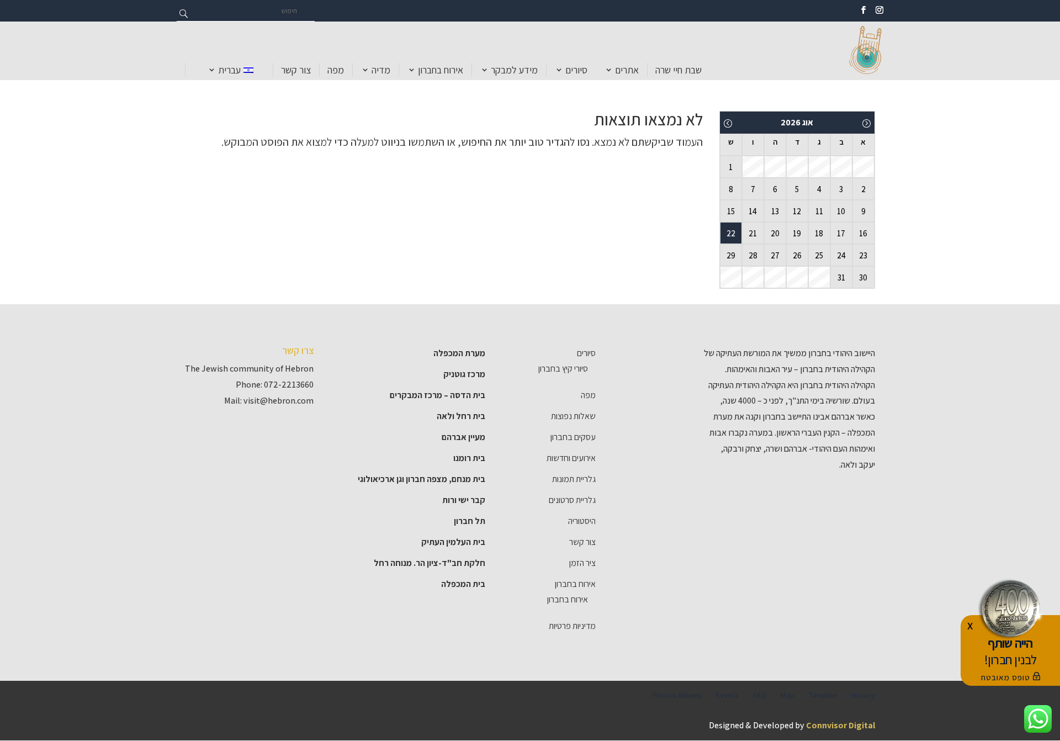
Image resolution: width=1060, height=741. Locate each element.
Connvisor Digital (840, 725)
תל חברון (469, 521)
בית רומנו (469, 458)
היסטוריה (582, 521)
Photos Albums (677, 695)
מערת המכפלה (459, 353)
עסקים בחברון (573, 437)
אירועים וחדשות (571, 458)
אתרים (627, 69)
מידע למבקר (514, 69)
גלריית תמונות (574, 479)
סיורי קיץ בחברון (563, 368)
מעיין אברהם (463, 437)
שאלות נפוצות (573, 416)
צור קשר (296, 69)
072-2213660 (289, 384)
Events (727, 695)
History (863, 695)
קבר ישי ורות (463, 500)
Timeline (822, 695)
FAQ (759, 695)
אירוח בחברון (440, 69)
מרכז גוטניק (464, 374)
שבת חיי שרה (678, 69)
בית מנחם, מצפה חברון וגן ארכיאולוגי (421, 479)
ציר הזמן (582, 563)
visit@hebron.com (278, 400)
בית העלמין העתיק (453, 542)
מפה (335, 69)
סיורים (576, 69)
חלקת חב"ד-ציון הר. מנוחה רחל (429, 563)
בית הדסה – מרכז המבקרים (437, 395)
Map (787, 695)
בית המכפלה (463, 584)
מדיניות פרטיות (572, 626)
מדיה (381, 69)
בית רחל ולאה (461, 416)
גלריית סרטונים (572, 500)
